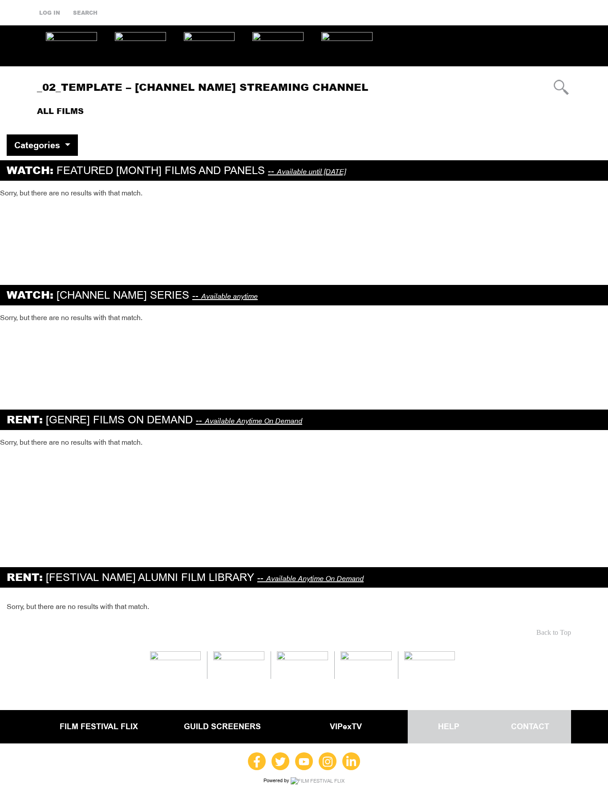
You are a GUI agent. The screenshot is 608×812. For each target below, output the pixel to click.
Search (85, 13)
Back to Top (553, 632)
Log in (49, 13)
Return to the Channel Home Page (502, 111)
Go (561, 87)
